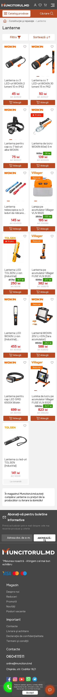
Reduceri (11, 596)
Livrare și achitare (17, 631)
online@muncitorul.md (19, 663)
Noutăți (10, 606)
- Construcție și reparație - (21, 21)
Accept (30, 692)
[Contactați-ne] (49, 689)
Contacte (12, 626)
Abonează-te (44, 539)
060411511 (15, 656)
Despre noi (12, 591)
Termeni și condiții (17, 641)
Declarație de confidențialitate (24, 636)
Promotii (11, 601)
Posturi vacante (15, 611)
